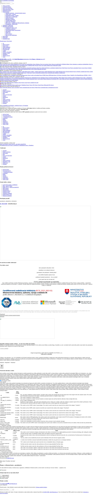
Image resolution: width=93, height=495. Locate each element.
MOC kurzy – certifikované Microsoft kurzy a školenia (17, 22)
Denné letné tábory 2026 (8, 9)
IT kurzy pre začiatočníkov (27, 64)
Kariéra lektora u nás (7, 194)
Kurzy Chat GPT (3, 64)
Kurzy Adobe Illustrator (58, 71)
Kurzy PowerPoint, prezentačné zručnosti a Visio (28, 68)
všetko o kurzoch (6, 99)
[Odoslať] (13, 489)
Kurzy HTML (43, 75)
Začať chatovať (5, 475)
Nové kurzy (9, 41)
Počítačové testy (6, 192)
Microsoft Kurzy (6, 65)
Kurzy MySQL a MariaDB (6, 85)
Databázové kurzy (25, 85)
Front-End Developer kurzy (22, 75)
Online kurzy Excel (4, 69)
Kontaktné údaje (6, 38)
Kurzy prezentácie (74, 68)
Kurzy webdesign (12, 75)
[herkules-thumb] (45, 259)
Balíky (4, 119)
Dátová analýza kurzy (16, 85)
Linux (4, 56)
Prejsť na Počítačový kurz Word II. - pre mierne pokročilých (13, 144)
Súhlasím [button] (2, 362)
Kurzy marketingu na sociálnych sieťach (75, 79)
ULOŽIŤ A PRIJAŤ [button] (4, 456)
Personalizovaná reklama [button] (5, 450)
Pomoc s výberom (6, 91)
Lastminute (5, 118)
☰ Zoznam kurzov (7, 115)
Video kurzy (29, 72)
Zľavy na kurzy (8, 33)
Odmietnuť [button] (13, 362)
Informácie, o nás (6, 100)
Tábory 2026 (5, 124)
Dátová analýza (6, 44)
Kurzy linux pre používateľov (55, 64)
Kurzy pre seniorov (44, 64)
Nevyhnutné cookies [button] (4, 379)
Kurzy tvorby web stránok (33, 75)
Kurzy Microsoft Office (12, 68)
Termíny (4, 120)
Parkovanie (5, 37)
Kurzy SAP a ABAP (32, 69)
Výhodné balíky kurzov (10, 20)
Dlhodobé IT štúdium (10, 19)
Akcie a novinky (6, 5)
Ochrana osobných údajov (41, 487)
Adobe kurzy (24, 72)
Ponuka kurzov (6, 11)
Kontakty (5, 103)
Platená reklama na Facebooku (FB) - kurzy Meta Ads (54, 79)
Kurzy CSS (56, 75)
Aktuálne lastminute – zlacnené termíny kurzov (15, 13)
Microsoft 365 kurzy (41, 69)
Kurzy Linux (24, 82)
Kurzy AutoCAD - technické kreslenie (12, 72)
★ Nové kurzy (6, 114)
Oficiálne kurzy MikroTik (5, 82)
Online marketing (6, 47)
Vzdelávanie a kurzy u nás (11, 27)
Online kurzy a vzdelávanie (11, 16)
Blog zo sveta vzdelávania (11, 35)
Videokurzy (5, 121)
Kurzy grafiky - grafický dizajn (34, 71)
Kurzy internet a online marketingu (72, 77)
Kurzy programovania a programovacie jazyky (48, 87)
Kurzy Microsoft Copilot (55, 65)
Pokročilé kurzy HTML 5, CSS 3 (84, 75)
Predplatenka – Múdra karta (11, 24)
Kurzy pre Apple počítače (44, 65)
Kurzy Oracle (38, 85)
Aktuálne (5, 89)
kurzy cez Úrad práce (7, 94)
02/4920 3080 (4, 483)
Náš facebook (6, 189)
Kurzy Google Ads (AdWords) (16, 79)
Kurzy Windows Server (16, 82)
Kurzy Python (35, 87)
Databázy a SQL (6, 53)
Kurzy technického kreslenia (38, 72)
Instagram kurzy (28, 77)
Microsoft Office (6, 48)
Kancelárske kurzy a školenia (26, 65)
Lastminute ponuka (7, 7)
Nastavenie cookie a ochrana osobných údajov (10, 315)
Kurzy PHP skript (50, 75)
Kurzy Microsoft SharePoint (22, 69)
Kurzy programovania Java (25, 87)
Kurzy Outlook (88, 68)
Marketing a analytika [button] (4, 424)
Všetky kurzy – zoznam (10, 14)
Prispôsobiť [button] (2, 314)
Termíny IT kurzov (9, 18)
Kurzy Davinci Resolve (68, 71)
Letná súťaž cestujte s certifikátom (10, 184)
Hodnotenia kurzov (7, 10)
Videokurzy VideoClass (8, 25)
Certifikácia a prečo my (10, 29)
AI (3, 43)
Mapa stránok (6, 188)
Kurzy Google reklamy (13, 80)
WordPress (5, 54)
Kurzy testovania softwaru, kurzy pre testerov (10, 87)
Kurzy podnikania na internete (18, 77)
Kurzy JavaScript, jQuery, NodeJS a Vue (68, 75)
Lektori (4, 95)
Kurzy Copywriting (38, 79)
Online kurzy (5, 123)
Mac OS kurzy (35, 65)
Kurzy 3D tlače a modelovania (80, 71)
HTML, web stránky (7, 52)
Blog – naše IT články (7, 186)
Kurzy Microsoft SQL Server (47, 85)
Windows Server (6, 55)
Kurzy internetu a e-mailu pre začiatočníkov (79, 64)
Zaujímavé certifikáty (7, 193)
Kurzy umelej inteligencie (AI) (14, 64)
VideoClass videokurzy (10, 21)
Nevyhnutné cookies (6, 380)
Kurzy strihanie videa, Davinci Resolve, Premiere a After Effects (14, 71)
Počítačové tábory (66, 64)
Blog (4, 93)
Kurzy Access (82, 68)
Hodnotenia (5, 97)
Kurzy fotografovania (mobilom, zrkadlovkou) (55, 72)
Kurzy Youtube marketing (28, 79)
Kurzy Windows (36, 64)
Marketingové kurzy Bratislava (38, 77)
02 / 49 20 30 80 (3, 203)
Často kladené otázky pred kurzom (12, 30)
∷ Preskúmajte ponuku (7, 116)
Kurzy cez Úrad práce (7, 8)
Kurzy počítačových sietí (33, 82)
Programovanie (6, 49)
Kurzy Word (62, 68)
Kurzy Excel (5, 45)
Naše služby (5, 36)
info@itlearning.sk (13, 483)
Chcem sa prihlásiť (4, 348)
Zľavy (4, 98)
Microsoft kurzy (12, 69)
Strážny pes (7, 32)
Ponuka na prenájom (7, 195)
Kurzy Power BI (3, 68)
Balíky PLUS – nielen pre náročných (11, 187)
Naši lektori (7, 31)
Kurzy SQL (32, 85)
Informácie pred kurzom (8, 26)
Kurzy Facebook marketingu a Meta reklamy (55, 77)
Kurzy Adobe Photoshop (47, 71)
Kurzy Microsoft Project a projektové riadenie (49, 68)
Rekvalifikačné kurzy (14, 65)
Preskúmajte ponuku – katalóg (11, 15)
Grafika (4, 50)
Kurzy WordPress (4, 75)
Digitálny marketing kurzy (5, 77)
